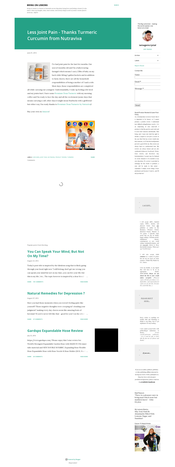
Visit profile (147, 49)
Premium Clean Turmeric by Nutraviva (74, 104)
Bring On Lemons (37, 5)
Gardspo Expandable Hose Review (55, 330)
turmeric (70, 157)
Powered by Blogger (74, 459)
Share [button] (93, 157)
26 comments (37, 356)
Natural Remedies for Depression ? (56, 293)
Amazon (45, 111)
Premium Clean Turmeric (65, 93)
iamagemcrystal (147, 45)
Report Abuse (139, 66)
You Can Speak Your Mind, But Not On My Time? (55, 253)
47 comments (37, 319)
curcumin (35, 157)
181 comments (38, 282)
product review (61, 157)
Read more (84, 282)
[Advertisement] (58, 221)
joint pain (43, 157)
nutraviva (51, 157)
